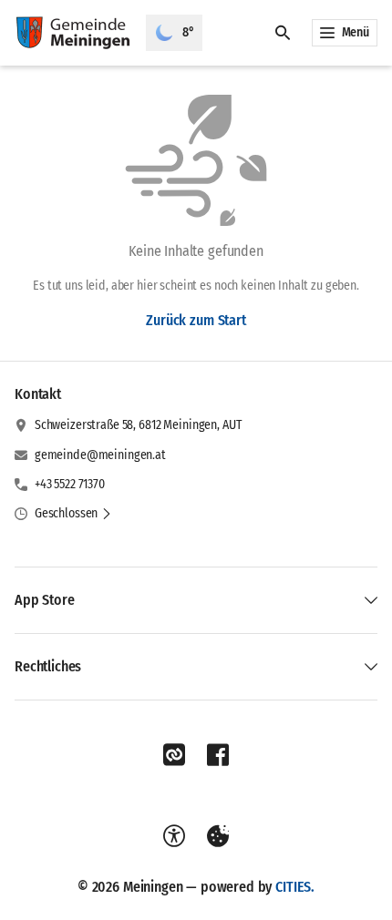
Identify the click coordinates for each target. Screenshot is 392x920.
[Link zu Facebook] (218, 755)
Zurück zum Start (195, 320)
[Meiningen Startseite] (73, 32)
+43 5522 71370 (70, 484)
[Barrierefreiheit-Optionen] (174, 836)
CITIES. (295, 886)
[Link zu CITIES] (174, 755)
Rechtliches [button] (48, 666)
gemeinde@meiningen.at (100, 455)
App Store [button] (45, 599)
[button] (73, 514)
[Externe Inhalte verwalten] (218, 836)
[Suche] (282, 32)
